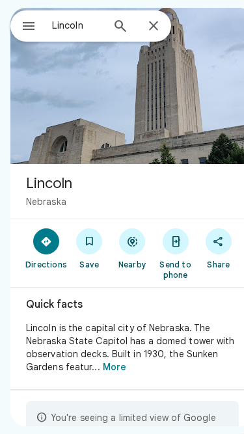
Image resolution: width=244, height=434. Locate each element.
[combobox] (77, 25)
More (114, 367)
